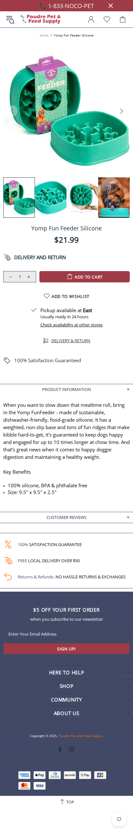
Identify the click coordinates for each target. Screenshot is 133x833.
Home (44, 35)
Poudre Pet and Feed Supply (41, 19)
